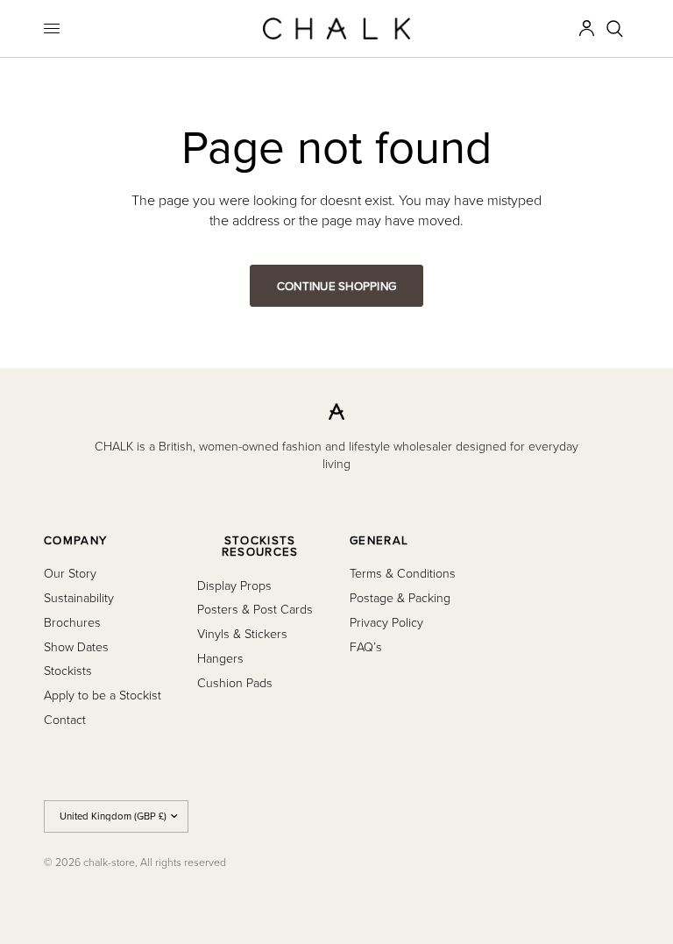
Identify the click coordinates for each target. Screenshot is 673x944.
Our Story (70, 572)
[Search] (614, 28)
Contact (65, 719)
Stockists (68, 670)
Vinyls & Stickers (242, 633)
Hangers (220, 657)
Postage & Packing (400, 597)
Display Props (234, 585)
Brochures (72, 622)
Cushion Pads (235, 682)
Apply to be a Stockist (102, 694)
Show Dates (76, 646)
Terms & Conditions (403, 572)
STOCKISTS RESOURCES (260, 546)
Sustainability (79, 597)
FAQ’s (366, 646)
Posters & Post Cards (255, 608)
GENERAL (379, 540)
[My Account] (586, 28)
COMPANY (75, 540)
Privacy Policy (386, 622)
